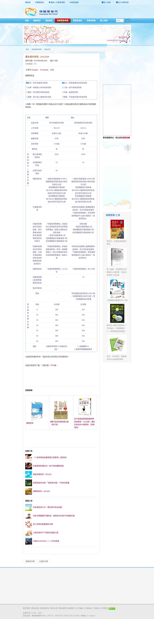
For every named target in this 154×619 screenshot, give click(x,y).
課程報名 (40, 2)
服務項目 (37, 21)
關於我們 (26, 608)
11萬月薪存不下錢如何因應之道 (45, 533)
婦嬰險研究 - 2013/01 (41, 491)
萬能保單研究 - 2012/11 (42, 474)
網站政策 (35, 608)
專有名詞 (54, 608)
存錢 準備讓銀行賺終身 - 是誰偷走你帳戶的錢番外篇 (54, 516)
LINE (52, 70)
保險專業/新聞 (62, 21)
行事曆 (96, 608)
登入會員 (107, 2)
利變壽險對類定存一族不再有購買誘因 (48, 466)
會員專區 (48, 21)
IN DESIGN (36, 616)
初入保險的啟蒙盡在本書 (43, 524)
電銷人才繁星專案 (57, 2)
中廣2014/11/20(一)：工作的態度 (46, 541)
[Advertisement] (104, 11)
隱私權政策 (44, 608)
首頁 (29, 2)
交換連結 (88, 608)
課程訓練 (126, 138)
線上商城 (103, 21)
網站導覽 (62, 608)
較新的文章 (30, 561)
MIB (56, 61)
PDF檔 (53, 365)
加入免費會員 (123, 2)
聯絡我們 (71, 608)
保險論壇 (74, 2)
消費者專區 (91, 21)
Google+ (35, 70)
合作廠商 (79, 608)
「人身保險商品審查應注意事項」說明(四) (50, 457)
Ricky (83, 616)
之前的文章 (43, 561)
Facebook (44, 70)
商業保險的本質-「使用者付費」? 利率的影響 (51, 483)
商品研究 (47, 49)
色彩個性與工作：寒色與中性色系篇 (47, 507)
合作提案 (103, 608)
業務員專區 (77, 21)
